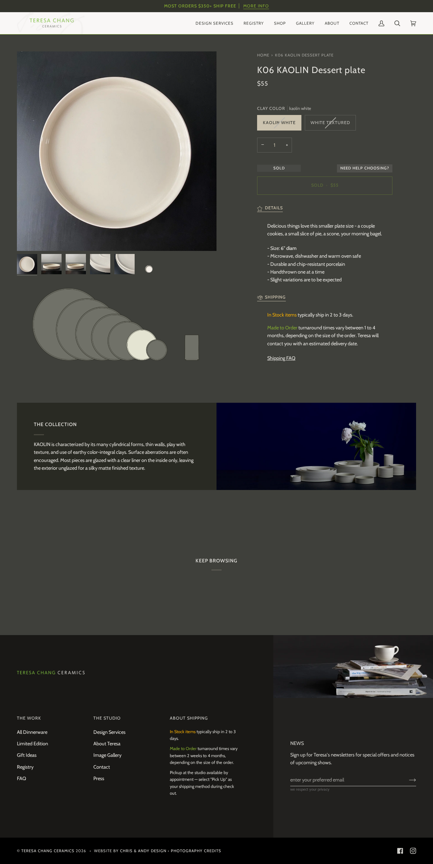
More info (256, 5)
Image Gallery (107, 755)
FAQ (21, 778)
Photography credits (196, 850)
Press (98, 778)
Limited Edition (32, 744)
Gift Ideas (27, 755)
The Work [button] (29, 718)
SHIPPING (275, 297)
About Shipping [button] (189, 718)
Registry (25, 767)
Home (263, 55)
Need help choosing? (364, 168)
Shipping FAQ (281, 358)
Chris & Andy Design (143, 850)
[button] (214, 23)
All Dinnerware (32, 732)
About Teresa (106, 744)
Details (274, 208)
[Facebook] (400, 851)
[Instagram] (413, 851)
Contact (101, 767)
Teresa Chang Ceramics (47, 850)
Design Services (109, 732)
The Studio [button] (107, 718)
